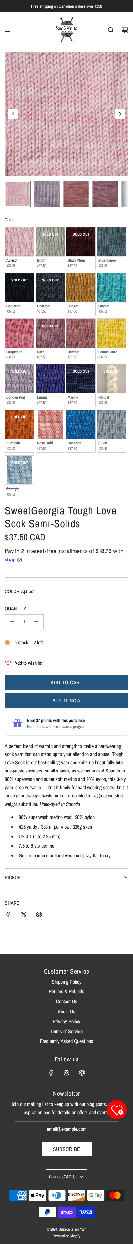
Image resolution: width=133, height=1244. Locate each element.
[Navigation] (7, 30)
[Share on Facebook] (8, 915)
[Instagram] (66, 1073)
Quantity (15, 608)
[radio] (19, 248)
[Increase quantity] (36, 622)
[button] (13, 114)
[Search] (111, 30)
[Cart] (125, 30)
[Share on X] (23, 915)
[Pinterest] (82, 1073)
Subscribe (66, 1149)
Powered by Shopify (66, 1235)
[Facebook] (51, 1073)
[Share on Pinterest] (39, 915)
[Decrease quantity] (12, 622)
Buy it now (66, 700)
